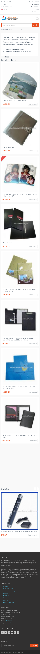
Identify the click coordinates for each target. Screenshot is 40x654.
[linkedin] (12, 632)
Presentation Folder (23, 30)
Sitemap (5, 600)
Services (36, 4)
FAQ (37, 9)
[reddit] (18, 632)
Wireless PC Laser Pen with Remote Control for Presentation (19, 531)
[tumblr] (15, 632)
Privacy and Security (9, 591)
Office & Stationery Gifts (11, 30)
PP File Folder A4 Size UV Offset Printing (14, 101)
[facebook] (2, 632)
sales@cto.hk (8, 621)
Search (35, 25)
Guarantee (36, 7)
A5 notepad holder (8, 147)
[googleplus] (9, 632)
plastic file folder (7, 243)
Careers (5, 598)
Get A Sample (33, 104)
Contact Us (6, 595)
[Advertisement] (20, 467)
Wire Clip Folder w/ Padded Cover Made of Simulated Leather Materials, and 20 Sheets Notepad (18, 339)
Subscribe (34, 645)
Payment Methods (8, 602)
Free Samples (35, 2)
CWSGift (3, 30)
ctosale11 (8, 623)
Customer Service (8, 589)
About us (5, 586)
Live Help (36, 12)
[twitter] (5, 632)
